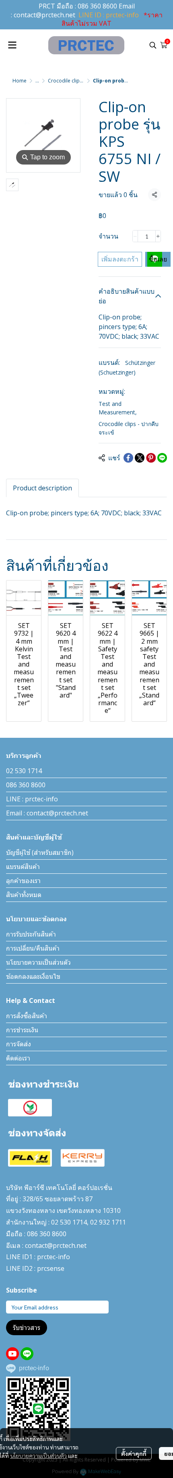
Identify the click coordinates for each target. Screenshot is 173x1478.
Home (19, 80)
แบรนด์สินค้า (23, 866)
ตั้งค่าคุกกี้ (133, 1453)
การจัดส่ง (18, 1044)
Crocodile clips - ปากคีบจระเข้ (80, 80)
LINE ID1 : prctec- (32, 1256)
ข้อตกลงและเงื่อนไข (33, 976)
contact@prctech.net (44, 14)
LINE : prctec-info (32, 799)
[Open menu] (12, 45)
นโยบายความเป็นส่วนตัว (38, 1455)
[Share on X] (139, 458)
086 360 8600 (97, 6)
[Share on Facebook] (128, 458)
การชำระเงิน (22, 1029)
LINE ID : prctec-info (108, 14)
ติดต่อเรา (18, 1058)
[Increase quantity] (158, 236)
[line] (27, 1353)
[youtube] (12, 1353)
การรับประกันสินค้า (31, 934)
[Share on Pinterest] (151, 458)
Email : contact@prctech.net (47, 813)
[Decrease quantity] (135, 236)
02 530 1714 (24, 770)
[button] (153, 45)
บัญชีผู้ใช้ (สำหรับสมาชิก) (40, 852)
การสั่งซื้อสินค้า (26, 1015)
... (37, 80)
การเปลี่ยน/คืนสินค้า (33, 948)
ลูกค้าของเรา (23, 880)
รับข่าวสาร (26, 1327)
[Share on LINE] (162, 458)
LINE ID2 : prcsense (35, 1268)
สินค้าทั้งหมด (23, 894)
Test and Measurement (118, 408)
